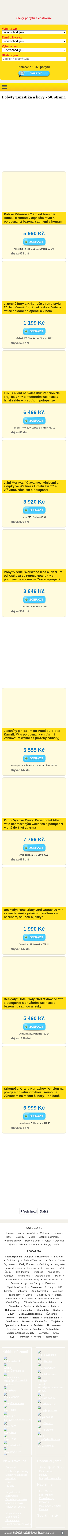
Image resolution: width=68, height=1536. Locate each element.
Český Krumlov (27, 1264)
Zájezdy (20, 1237)
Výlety (47, 1240)
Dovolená (10, 1467)
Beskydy (58, 1256)
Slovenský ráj (43, 1294)
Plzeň (58, 1275)
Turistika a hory (13, 1233)
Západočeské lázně (17, 1287)
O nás (8, 1482)
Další (44, 1211)
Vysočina (50, 1283)
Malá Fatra (57, 1291)
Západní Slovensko (34, 1302)
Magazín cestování (50, 1478)
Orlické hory (24, 1275)
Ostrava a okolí (43, 1275)
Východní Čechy (32, 1283)
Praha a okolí (13, 1279)
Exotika (43, 1509)
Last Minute (45, 1491)
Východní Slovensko (48, 1298)
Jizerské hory (48, 1268)
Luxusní (35, 1244)
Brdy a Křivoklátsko (34, 1260)
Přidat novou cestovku (18, 1523)
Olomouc (9, 1275)
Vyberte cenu (10, 46)
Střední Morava (52, 1279)
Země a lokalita (12, 37)
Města (32, 1237)
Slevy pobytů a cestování (34, 18)
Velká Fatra (27, 1298)
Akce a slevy (12, 1520)
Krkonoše (38, 1272)
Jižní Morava (22, 1272)
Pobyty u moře (51, 1244)
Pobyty (43, 1474)
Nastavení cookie (15, 1506)
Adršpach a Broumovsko (37, 1256)
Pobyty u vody (32, 1240)
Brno (51, 1260)
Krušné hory (54, 1272)
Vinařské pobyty (12, 1240)
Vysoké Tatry (13, 1302)
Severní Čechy (32, 1279)
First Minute (46, 1494)
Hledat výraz (10, 55)
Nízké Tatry (15, 1294)
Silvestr (23, 1244)
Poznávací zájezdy (50, 1505)
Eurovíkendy (46, 1498)
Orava (29, 1294)
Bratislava (22, 1291)
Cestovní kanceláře (16, 1474)
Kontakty (10, 1478)
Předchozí (28, 1211)
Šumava (15, 1283)
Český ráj (44, 1264)
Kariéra (9, 1485)
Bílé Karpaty (13, 1260)
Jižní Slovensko (40, 1291)
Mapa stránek (13, 1513)
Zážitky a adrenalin (49, 1237)
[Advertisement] (34, 136)
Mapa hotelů (12, 1516)
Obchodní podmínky (17, 1471)
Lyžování (30, 1233)
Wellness (44, 1233)
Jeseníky (32, 1268)
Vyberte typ (9, 28)
